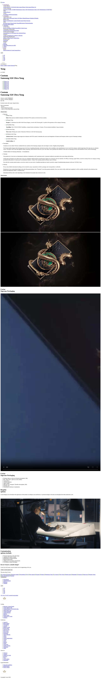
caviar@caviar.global (13, 595)
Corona (25, 28)
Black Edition (12, 28)
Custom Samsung (11, 65)
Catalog (5, 65)
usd (4, 55)
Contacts (16, 50)
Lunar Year (5, 644)
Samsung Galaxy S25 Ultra (36, 9)
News (19, 50)
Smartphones (6, 4)
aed (4, 60)
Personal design (13, 14)
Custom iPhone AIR (7, 607)
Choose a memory (4, 99)
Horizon (5, 642)
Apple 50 (9, 30)
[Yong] (6, 81)
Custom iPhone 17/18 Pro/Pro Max (11, 7)
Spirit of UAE (10, 33)
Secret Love (12, 35)
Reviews (5, 656)
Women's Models (29, 18)
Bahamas (5, 582)
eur (4, 56)
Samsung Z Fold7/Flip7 (47, 9)
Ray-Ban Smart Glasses (8, 23)
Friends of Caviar (10, 50)
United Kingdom (7, 580)
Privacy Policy (6, 667)
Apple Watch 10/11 (15, 18)
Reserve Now (3, 111)
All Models (35, 18)
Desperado (5, 40)
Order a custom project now (6, 569)
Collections (5, 25)
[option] (51, 55)
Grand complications (7, 638)
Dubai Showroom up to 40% (9, 45)
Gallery (5, 46)
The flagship (6, 624)
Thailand (5, 583)
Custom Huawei (6, 12)
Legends (5, 33)
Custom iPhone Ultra (23, 7)
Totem (24, 33)
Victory (5, 637)
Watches (5, 613)
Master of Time (6, 38)
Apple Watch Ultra (7, 18)
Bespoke (5, 44)
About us (5, 652)
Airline (17, 30)
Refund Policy (6, 666)
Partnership (5, 660)
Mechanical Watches (24, 23)
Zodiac (14, 33)
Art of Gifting (6, 659)
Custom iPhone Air (32, 7)
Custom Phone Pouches (25, 20)
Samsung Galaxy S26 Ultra (24, 9)
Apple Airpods (17, 23)
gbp (4, 57)
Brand (4, 47)
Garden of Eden (6, 35)
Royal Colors (6, 28)
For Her (8, 14)
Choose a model (4, 98)
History (5, 50)
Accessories (5, 15)
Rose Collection (18, 35)
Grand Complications (14, 38)
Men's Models (23, 18)
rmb (4, 59)
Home (2, 65)
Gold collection (19, 33)
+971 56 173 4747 (5, 595)
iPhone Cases (6, 20)
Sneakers (31, 23)
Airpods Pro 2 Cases (7, 616)
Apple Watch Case (7, 610)
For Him (5, 14)
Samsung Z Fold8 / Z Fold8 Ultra (10, 9)
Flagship (5, 30)
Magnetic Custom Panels (14, 20)
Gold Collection (6, 634)
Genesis (16, 28)
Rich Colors (21, 28)
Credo (4, 43)
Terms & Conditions (7, 664)
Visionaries (13, 30)
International (6, 579)
